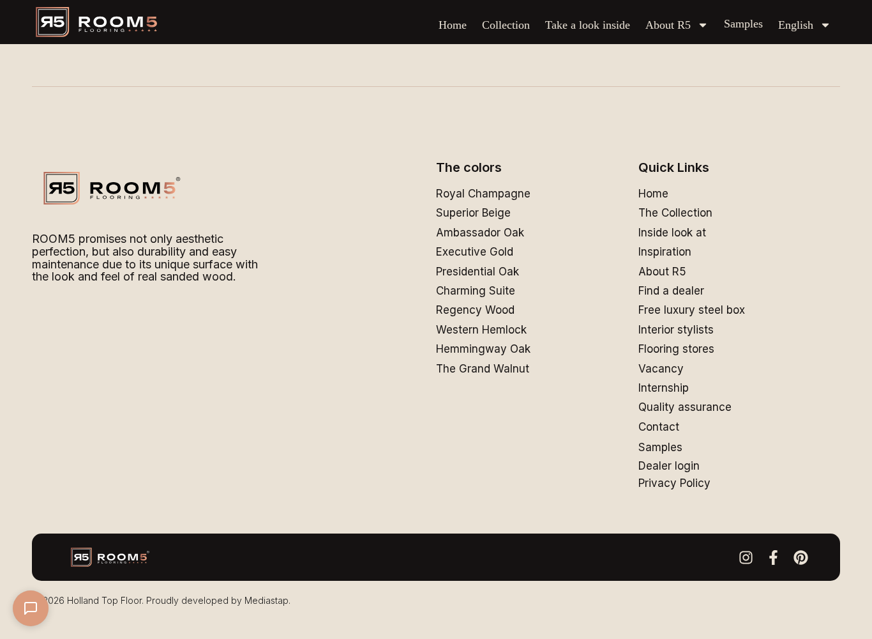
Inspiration (664, 251)
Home (453, 25)
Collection (506, 25)
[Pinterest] (800, 557)
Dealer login (669, 465)
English (795, 25)
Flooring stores (676, 349)
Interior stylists (676, 329)
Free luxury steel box (691, 310)
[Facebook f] (773, 557)
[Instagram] (746, 557)
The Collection (675, 212)
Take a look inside (587, 25)
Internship (663, 387)
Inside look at (672, 232)
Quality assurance (685, 407)
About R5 (668, 25)
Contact (658, 426)
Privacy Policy (674, 483)
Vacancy (661, 368)
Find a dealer (671, 290)
